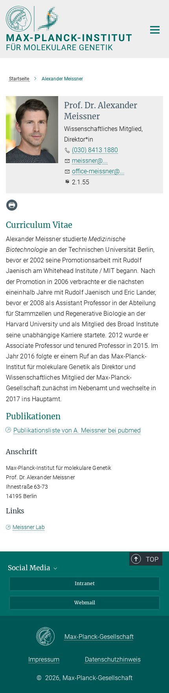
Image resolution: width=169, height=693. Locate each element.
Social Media (30, 568)
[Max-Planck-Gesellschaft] (50, 637)
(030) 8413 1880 (95, 150)
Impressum (43, 659)
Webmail (84, 603)
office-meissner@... (98, 171)
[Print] (12, 205)
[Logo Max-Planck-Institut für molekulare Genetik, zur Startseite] (70, 28)
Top (152, 559)
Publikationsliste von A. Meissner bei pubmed (77, 430)
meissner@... (90, 160)
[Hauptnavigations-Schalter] (155, 30)
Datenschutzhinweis (113, 659)
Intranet (85, 583)
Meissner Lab (29, 527)
